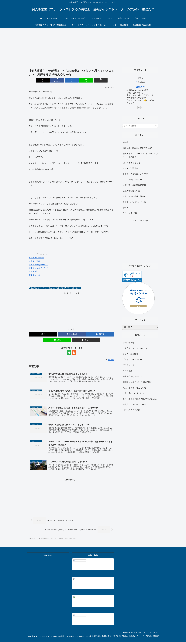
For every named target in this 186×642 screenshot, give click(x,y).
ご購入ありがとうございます (135, 348)
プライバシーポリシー (132, 360)
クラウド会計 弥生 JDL (73, 288)
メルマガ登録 (34, 261)
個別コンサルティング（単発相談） (138, 382)
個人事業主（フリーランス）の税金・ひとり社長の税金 (47, 288)
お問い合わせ (128, 343)
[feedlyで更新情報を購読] (69, 352)
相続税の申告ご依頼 (131, 410)
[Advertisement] (93, 46)
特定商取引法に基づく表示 (134, 404)
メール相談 (33, 271)
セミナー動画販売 (36, 258)
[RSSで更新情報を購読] (74, 352)
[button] (101, 80)
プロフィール (34, 275)
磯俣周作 (140, 87)
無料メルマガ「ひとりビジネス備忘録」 (140, 399)
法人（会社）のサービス (133, 393)
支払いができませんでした (134, 388)
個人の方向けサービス (38, 265)
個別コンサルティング (38, 268)
